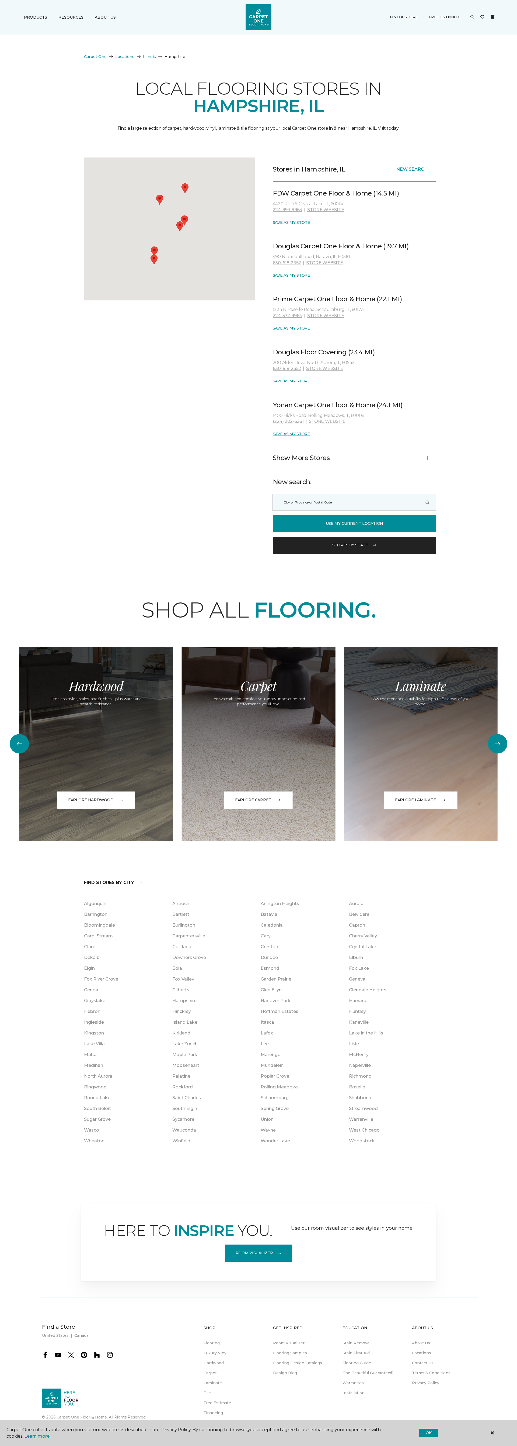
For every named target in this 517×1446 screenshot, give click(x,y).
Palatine (181, 1076)
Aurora (356, 903)
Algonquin (95, 903)
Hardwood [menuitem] (214, 1363)
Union (267, 1119)
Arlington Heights (280, 903)
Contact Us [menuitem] (423, 1363)
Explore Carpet (253, 799)
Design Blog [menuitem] (285, 1372)
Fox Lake (359, 968)
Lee (265, 1043)
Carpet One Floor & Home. (82, 1417)
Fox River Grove (101, 979)
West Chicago (364, 1130)
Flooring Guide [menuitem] (357, 1363)
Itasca (267, 1022)
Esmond (270, 968)
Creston (269, 946)
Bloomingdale (99, 925)
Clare (89, 946)
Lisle (354, 1043)
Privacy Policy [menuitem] (425, 1382)
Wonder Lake (275, 1140)
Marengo (271, 1054)
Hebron (92, 1011)
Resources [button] (70, 17)
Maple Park (184, 1054)
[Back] (19, 743)
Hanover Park (276, 1000)
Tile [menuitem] (207, 1392)
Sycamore (183, 1119)
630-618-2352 (287, 262)
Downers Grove (189, 957)
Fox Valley (183, 979)
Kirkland (181, 1033)
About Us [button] (105, 17)
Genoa (91, 989)
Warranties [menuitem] (353, 1382)
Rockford (182, 1086)
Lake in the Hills (366, 1033)
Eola (177, 968)
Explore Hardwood (91, 799)
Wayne (268, 1130)
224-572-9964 (287, 315)
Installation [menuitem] (354, 1392)
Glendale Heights (367, 989)
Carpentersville (188, 935)
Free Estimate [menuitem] (217, 1402)
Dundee (269, 957)
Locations (124, 56)
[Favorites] (482, 17)
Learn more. (37, 1436)
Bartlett (180, 914)
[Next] (497, 743)
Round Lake (97, 1097)
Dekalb (92, 957)
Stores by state (350, 545)
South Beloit (97, 1108)
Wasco (91, 1130)
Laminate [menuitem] (213, 1382)
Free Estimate (444, 17)
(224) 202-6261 (288, 421)
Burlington (183, 925)
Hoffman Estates (279, 1011)
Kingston (94, 1033)
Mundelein (272, 1065)
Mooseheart (185, 1065)
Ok (428, 1432)
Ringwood (95, 1086)
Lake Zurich (185, 1043)
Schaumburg (275, 1097)
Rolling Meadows (280, 1086)
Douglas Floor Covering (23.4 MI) (324, 352)
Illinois (149, 56)
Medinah (93, 1065)
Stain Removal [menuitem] (357, 1343)
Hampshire (184, 1000)
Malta (90, 1054)
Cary (266, 935)
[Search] (427, 502)
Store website (325, 209)
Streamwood (363, 1108)
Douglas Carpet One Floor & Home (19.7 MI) (341, 246)
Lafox (267, 1033)
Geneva (357, 979)
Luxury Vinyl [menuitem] (216, 1353)
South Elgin (184, 1108)
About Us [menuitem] (421, 1343)
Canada (81, 1335)
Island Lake (184, 1022)
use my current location (354, 523)
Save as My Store (291, 222)
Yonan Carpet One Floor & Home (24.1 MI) (338, 405)
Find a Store (404, 17)
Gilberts (180, 989)
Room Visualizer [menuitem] (289, 1343)
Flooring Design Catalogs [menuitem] (297, 1363)
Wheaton (94, 1140)
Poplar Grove (275, 1076)
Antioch (180, 903)
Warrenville (361, 1119)
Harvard (357, 1000)
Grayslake (94, 1000)
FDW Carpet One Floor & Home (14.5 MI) (336, 193)
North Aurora (98, 1076)
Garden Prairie (276, 979)
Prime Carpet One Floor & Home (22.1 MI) (337, 299)
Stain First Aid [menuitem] (356, 1353)
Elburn (356, 957)
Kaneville (359, 1022)
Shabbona (360, 1097)
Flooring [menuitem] (212, 1343)
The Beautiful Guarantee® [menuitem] (368, 1372)
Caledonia (272, 925)
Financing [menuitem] (213, 1412)
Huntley (357, 1011)
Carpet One (95, 56)
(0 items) (492, 17)
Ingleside (94, 1022)
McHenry (359, 1054)
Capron (357, 925)
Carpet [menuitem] (210, 1372)
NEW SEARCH (412, 169)
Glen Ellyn (271, 989)
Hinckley (181, 1011)
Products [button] (35, 17)
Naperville (360, 1065)
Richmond (360, 1076)
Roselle (357, 1086)
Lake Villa (94, 1043)
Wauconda (184, 1130)
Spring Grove (275, 1108)
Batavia (269, 914)
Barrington (95, 914)
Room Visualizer (254, 1252)
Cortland (181, 946)
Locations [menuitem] (421, 1353)
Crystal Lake (362, 946)
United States (55, 1335)
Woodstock (362, 1140)
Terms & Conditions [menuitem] (431, 1372)
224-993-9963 (287, 209)
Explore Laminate (415, 799)
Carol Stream (98, 935)
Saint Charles (186, 1097)
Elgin (89, 968)
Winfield (181, 1140)
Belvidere (359, 914)
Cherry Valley (363, 935)
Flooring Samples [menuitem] (290, 1353)
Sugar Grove (97, 1119)
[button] (472, 17)
